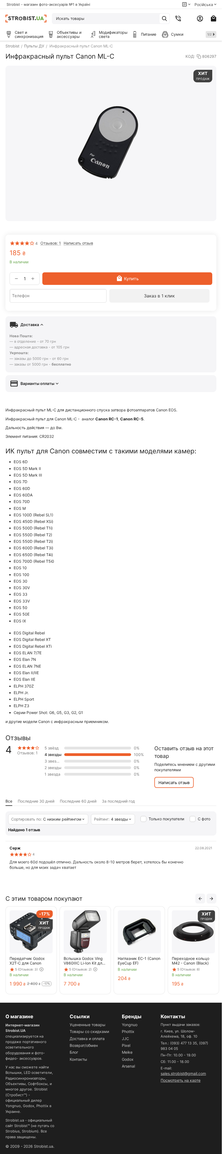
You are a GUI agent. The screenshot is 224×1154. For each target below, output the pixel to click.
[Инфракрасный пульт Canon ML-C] (110, 143)
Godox (128, 1059)
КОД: (190, 56)
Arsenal (128, 1066)
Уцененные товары (87, 1024)
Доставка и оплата (87, 1038)
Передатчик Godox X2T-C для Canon (27, 960)
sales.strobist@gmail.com (183, 1073)
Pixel (126, 1045)
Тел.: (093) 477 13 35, (179, 1043)
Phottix (128, 1031)
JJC (125, 1038)
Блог (74, 1052)
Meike (127, 1052)
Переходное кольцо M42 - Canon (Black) (190, 960)
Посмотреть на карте (181, 1080)
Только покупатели (166, 818)
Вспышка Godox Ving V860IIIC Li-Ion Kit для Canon (84, 960)
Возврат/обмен (84, 1045)
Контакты (78, 1059)
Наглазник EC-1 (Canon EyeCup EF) (139, 960)
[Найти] (164, 18)
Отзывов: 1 (50, 243)
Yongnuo (129, 1024)
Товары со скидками (89, 1031)
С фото (204, 818)
